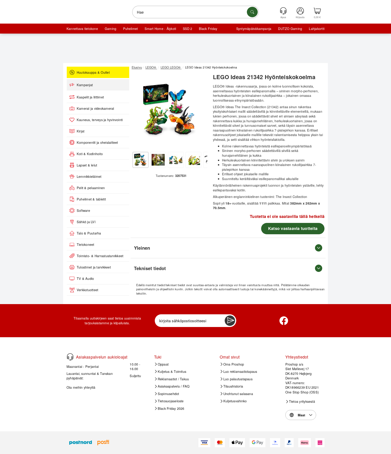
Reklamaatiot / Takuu (173, 379)
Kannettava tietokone (82, 28)
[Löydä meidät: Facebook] (283, 320)
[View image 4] (193, 160)
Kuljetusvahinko (235, 401)
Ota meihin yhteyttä (81, 387)
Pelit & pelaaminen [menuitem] (91, 188)
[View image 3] (176, 160)
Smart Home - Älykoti (160, 28)
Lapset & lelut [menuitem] (87, 165)
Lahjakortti (316, 28)
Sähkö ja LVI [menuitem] (86, 222)
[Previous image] (138, 111)
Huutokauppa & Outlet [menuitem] (93, 72)
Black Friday (208, 28)
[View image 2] (158, 160)
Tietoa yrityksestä (302, 401)
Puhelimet (130, 28)
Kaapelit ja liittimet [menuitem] (90, 97)
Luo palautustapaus (238, 379)
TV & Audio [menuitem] (85, 278)
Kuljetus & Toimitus (172, 371)
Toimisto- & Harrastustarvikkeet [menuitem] (100, 256)
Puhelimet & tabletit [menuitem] (91, 199)
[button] (169, 110)
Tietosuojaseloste (171, 401)
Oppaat (163, 364)
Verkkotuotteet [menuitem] (87, 290)
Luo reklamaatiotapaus (240, 371)
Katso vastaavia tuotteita (292, 228)
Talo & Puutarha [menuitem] (89, 233)
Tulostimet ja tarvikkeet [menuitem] (94, 267)
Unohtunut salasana (238, 393)
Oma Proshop (233, 364)
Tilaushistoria (233, 386)
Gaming (110, 28)
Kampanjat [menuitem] (85, 85)
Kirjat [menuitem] (80, 131)
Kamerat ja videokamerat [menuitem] (95, 108)
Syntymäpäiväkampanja (254, 28)
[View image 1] (140, 160)
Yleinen (142, 247)
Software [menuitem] (83, 210)
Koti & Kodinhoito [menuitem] (90, 153)
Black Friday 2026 (171, 408)
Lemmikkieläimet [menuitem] (89, 176)
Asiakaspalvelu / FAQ (174, 386)
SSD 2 (187, 28)
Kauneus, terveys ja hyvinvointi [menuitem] (100, 119)
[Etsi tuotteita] (252, 12)
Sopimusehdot (168, 393)
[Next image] (200, 111)
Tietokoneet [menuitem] (85, 244)
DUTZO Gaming (290, 28)
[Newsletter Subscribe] (230, 320)
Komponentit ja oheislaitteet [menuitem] (97, 142)
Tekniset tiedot (150, 268)
